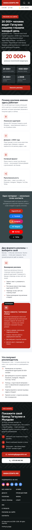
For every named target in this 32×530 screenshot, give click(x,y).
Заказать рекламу (16, 88)
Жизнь (18, 496)
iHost (9, 526)
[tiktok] (16, 484)
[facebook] (20, 484)
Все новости (6, 489)
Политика (5, 496)
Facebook (17, 216)
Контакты (5, 516)
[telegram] (12, 484)
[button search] (24, 2)
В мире (18, 489)
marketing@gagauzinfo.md (17, 454)
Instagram (17, 221)
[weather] (20, 8)
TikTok (17, 237)
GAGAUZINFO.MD (11, 3)
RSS (3, 505)
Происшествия (21, 493)
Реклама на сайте (8, 512)
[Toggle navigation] (28, 3)
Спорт (18, 500)
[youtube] (7, 484)
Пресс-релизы (7, 500)
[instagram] (3, 484)
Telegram (17, 226)
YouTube (17, 232)
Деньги (4, 493)
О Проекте (5, 508)
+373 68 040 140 (17, 460)
